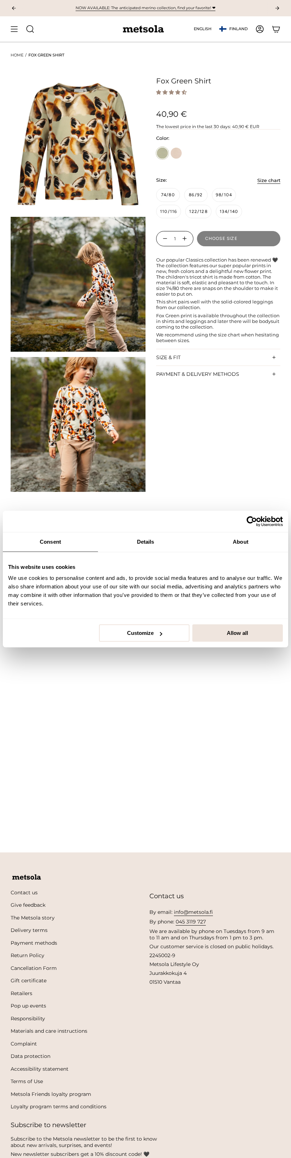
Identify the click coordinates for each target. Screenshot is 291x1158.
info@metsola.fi (193, 912)
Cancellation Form (34, 968)
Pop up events (28, 1006)
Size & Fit (168, 357)
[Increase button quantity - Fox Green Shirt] (186, 238)
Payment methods (34, 943)
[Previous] (14, 8)
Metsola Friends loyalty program (51, 1094)
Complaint (24, 1044)
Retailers (21, 993)
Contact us (24, 892)
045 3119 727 (191, 921)
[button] (172, 92)
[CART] (276, 29)
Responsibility (28, 1018)
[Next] (277, 8)
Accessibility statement (39, 1069)
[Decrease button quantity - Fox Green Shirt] (163, 238)
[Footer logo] (27, 877)
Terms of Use (27, 1081)
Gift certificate (28, 980)
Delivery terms (29, 930)
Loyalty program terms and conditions (58, 1106)
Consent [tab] (50, 542)
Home (17, 55)
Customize (140, 633)
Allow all (237, 633)
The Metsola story (33, 918)
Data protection (30, 1056)
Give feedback (28, 905)
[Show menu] (14, 29)
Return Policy (27, 955)
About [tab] (240, 542)
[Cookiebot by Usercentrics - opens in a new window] (252, 521)
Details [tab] (145, 542)
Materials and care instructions (49, 1031)
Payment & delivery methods (197, 374)
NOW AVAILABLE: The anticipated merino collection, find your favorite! (145, 7)
